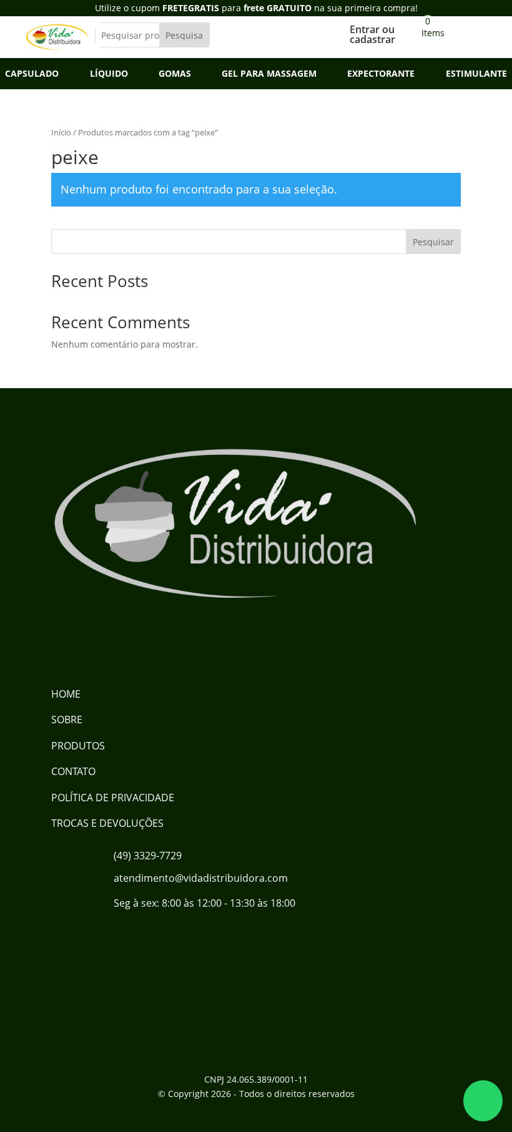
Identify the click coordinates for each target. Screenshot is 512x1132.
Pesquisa (184, 35)
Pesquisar (433, 242)
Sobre (66, 719)
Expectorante (381, 74)
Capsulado (32, 74)
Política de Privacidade (112, 797)
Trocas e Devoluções (107, 823)
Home (66, 694)
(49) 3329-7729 (148, 855)
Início (61, 132)
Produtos (78, 746)
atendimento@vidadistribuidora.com (201, 878)
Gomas (175, 74)
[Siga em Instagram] (111, 645)
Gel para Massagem (269, 74)
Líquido (109, 74)
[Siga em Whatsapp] (151, 645)
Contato (73, 771)
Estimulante (476, 74)
